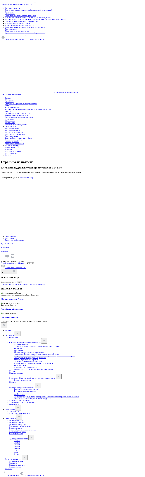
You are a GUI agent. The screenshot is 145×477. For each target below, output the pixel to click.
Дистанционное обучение (14, 144)
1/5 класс (17, 441)
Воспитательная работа (13, 140)
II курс (16, 452)
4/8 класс (17, 446)
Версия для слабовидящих (14, 240)
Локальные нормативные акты (25, 391)
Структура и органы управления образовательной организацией (28, 10)
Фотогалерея (9, 119)
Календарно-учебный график (15, 134)
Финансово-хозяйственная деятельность (19, 25)
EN (2, 475)
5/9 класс (17, 448)
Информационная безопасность (16, 115)
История (8, 106)
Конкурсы (8, 149)
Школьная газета (7, 284)
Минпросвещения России (12, 299)
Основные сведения (12, 8)
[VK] (12, 257)
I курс (16, 450)
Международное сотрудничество (17, 31)
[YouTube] (7, 257)
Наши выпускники (12, 107)
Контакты (8, 155)
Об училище (9, 100)
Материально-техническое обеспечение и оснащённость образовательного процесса (35, 19)
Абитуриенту (10, 121)
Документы (9, 12)
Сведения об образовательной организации (17, 4)
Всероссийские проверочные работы (18, 138)
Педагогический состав (22, 380)
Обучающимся (10, 126)
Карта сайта (9, 238)
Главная (8, 98)
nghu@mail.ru (6, 247)
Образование (10, 14)
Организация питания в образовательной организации (25, 33)
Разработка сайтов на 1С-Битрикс (13, 263)
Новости (8, 111)
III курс (16, 454)
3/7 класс (17, 444)
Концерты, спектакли (13, 151)
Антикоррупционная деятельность (17, 113)
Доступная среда (11, 29)
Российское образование (12, 309)
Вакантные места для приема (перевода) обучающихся (25, 27)
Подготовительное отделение (16, 125)
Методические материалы (23, 393)
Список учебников (12, 142)
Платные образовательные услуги (17, 23)
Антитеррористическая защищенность (19, 117)
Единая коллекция (9, 317)
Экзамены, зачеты (11, 136)
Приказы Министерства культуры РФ (27, 389)
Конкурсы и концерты (13, 145)
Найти (19, 282)
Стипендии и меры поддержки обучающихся (21, 21)
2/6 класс (17, 443)
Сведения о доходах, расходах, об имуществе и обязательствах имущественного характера (46, 397)
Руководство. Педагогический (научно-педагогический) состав (28, 18)
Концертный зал (11, 153)
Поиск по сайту (14, 475)
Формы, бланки (19, 395)
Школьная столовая (20, 284)
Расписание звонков (12, 130)
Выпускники (32, 284)
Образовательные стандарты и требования (20, 16)
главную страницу (26, 178)
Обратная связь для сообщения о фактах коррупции (32, 398)
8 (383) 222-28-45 (7, 244)
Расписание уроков (12, 128)
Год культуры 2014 (12, 147)
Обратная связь (10, 236)
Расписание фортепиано (14, 132)
